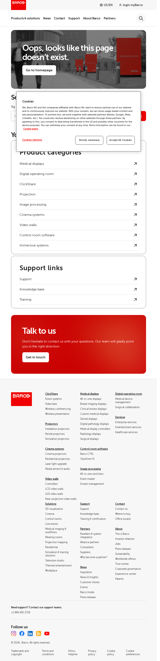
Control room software (94, 448)
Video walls (51, 478)
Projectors (51, 423)
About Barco (91, 18)
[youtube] (46, 633)
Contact (59, 18)
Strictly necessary (89, 140)
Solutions (50, 503)
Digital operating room (128, 393)
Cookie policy (30, 128)
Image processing (90, 468)
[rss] (38, 633)
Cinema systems (54, 448)
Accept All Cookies (120, 140)
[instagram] (13, 633)
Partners (109, 18)
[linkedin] (30, 633)
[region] (78, 121)
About (118, 528)
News (47, 18)
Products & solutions (25, 18)
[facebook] (21, 633)
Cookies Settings (32, 140)
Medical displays (89, 393)
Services (120, 417)
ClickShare (51, 393)
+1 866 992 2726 (20, 612)
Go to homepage (39, 70)
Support (74, 18)
